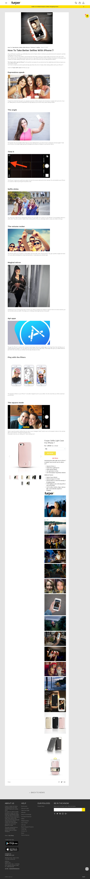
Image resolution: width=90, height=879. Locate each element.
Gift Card (23, 825)
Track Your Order (25, 810)
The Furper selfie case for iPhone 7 (16, 62)
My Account (24, 806)
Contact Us (24, 831)
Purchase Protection (26, 816)
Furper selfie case (16, 67)
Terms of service (25, 835)
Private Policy (41, 806)
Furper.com (10, 876)
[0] (87, 16)
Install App (23, 829)
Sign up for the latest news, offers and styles (65, 806)
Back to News (38, 792)
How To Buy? (24, 822)
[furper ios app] (12, 852)
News (22, 833)
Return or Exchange (26, 814)
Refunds (23, 812)
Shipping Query (25, 820)
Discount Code (25, 808)
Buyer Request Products (27, 827)
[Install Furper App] (11, 845)
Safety (22, 818)
